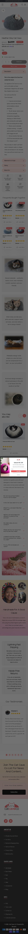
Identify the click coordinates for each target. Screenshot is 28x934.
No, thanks (18, 474)
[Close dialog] (26, 458)
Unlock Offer (18, 471)
